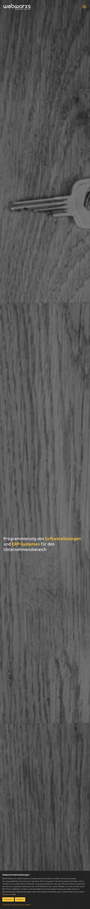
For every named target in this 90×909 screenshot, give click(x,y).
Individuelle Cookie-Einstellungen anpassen (16, 905)
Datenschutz (7, 894)
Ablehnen (20, 899)
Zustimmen (8, 899)
